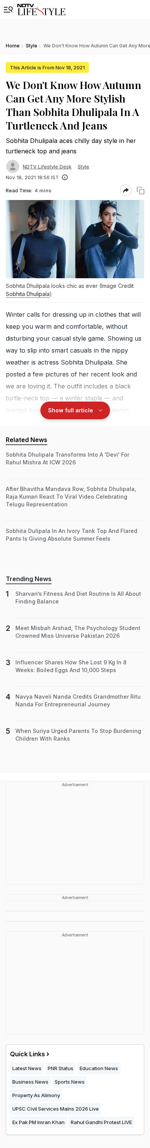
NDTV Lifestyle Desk (47, 166)
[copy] (140, 190)
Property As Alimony (36, 1095)
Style (83, 166)
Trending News (29, 579)
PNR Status (60, 1068)
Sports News (70, 1082)
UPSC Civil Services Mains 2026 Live (55, 1109)
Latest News (27, 1068)
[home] (41, 10)
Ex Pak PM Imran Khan (38, 1122)
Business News (30, 1082)
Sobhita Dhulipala (28, 294)
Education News (99, 1068)
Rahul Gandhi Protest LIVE (101, 1122)
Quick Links (27, 1054)
